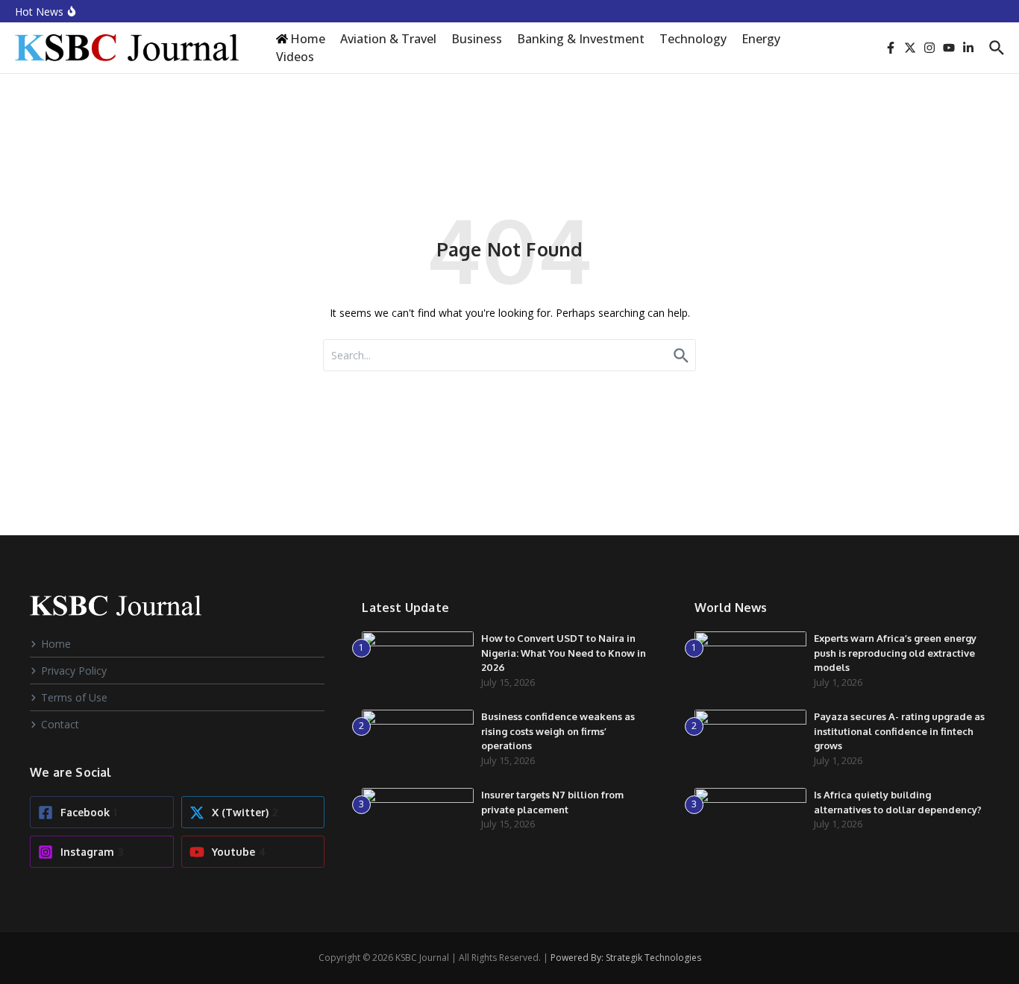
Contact (60, 724)
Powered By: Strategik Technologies (626, 957)
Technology (693, 39)
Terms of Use (74, 697)
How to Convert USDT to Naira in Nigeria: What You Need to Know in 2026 (563, 652)
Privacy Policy (74, 670)
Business (476, 39)
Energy (760, 39)
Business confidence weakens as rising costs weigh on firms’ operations (558, 730)
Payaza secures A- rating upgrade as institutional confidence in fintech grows (899, 730)
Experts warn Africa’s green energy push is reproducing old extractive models (895, 652)
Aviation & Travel (388, 39)
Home (56, 644)
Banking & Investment (581, 39)
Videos (295, 56)
